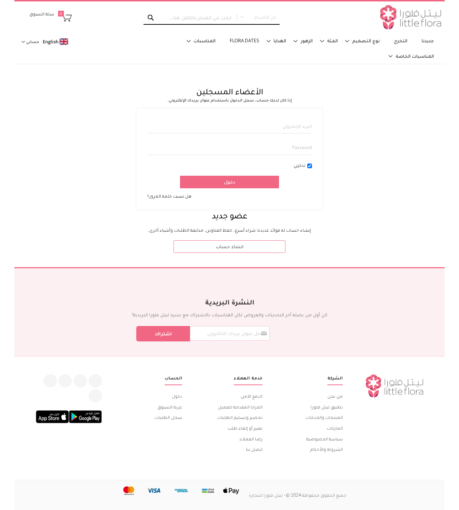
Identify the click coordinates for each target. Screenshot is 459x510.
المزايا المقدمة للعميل (240, 407)
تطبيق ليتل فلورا (327, 407)
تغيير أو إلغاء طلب (245, 428)
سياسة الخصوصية (324, 439)
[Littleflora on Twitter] (80, 380)
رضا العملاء (251, 439)
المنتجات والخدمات (324, 417)
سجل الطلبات (168, 417)
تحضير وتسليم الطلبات (239, 417)
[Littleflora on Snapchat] (95, 395)
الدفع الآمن (251, 396)
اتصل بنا (254, 449)
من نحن (335, 396)
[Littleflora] (410, 17)
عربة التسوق (169, 407)
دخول (177, 396)
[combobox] (211, 17)
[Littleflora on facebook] (95, 380)
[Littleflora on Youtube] (50, 380)
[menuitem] (428, 40)
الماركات (335, 428)
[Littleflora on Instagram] (65, 380)
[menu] (301, 48)
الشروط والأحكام (326, 449)
